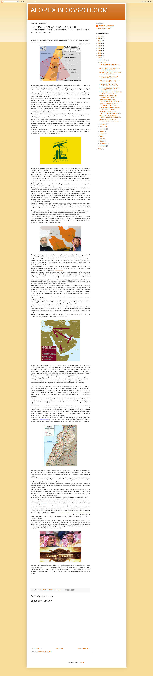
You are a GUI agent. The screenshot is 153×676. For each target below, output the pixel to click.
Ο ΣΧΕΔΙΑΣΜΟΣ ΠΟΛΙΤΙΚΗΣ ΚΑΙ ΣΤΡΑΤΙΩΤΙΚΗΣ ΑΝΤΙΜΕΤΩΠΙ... (108, 77)
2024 (99, 41)
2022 (99, 45)
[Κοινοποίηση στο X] (70, 590)
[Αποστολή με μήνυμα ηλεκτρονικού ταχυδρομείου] (66, 590)
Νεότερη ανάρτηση (36, 648)
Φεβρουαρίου (104, 143)
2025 (99, 38)
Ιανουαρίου (103, 146)
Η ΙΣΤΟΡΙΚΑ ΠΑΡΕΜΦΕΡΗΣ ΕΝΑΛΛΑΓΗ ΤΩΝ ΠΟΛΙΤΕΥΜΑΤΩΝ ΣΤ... (110, 92)
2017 (99, 58)
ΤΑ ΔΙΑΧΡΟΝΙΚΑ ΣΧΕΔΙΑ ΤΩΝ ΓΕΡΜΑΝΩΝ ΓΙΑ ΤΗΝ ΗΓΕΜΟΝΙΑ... (110, 120)
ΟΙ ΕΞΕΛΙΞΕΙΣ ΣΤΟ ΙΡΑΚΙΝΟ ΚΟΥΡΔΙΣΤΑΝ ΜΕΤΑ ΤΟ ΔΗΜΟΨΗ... (110, 100)
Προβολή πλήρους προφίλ (103, 28)
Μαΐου (101, 136)
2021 (99, 48)
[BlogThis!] (68, 590)
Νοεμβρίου (103, 62)
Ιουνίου (102, 134)
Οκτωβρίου (103, 124)
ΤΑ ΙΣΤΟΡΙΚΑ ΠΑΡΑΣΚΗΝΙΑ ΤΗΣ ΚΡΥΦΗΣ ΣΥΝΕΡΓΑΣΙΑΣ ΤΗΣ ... (109, 96)
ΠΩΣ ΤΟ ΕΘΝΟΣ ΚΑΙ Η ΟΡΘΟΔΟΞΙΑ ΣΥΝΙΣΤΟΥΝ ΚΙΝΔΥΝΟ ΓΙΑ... (109, 81)
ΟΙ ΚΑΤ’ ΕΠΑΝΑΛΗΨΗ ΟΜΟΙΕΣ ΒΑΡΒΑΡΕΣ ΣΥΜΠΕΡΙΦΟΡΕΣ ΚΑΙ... (110, 116)
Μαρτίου (102, 141)
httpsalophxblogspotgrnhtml (64, 514)
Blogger (82, 662)
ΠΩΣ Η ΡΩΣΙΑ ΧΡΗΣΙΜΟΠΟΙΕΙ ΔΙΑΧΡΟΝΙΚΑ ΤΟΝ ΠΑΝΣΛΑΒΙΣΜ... (110, 112)
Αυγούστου (103, 129)
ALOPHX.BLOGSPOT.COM (69, 10)
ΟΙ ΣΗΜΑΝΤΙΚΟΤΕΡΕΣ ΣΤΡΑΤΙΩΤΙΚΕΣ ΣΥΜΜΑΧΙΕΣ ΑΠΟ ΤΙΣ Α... (110, 73)
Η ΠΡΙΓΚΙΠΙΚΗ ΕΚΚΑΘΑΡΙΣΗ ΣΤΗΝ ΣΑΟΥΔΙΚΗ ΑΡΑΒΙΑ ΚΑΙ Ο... (109, 88)
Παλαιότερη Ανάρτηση (83, 648)
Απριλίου (102, 138)
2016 (99, 149)
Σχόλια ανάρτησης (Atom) (45, 651)
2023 (99, 43)
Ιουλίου (102, 131)
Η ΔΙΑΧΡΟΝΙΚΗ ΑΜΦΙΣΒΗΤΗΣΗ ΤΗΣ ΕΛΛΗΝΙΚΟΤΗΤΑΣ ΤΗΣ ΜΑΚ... (109, 65)
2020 (99, 50)
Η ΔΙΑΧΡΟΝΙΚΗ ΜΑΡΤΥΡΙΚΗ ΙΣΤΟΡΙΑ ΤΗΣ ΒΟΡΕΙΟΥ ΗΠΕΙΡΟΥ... (110, 108)
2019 (99, 53)
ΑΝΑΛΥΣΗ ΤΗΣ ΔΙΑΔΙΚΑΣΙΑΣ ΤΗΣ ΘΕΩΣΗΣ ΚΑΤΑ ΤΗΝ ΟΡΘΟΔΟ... (109, 104)
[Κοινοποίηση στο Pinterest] (74, 590)
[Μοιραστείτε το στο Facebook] (72, 590)
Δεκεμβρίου (103, 60)
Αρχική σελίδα (59, 648)
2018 (99, 55)
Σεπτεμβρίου (103, 126)
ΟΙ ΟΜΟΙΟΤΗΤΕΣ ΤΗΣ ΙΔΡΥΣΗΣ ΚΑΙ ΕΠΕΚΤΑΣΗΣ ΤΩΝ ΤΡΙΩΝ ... (109, 69)
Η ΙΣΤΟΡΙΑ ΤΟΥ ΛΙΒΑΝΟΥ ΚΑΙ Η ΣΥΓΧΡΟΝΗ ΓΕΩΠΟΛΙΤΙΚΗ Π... (109, 84)
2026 (99, 36)
